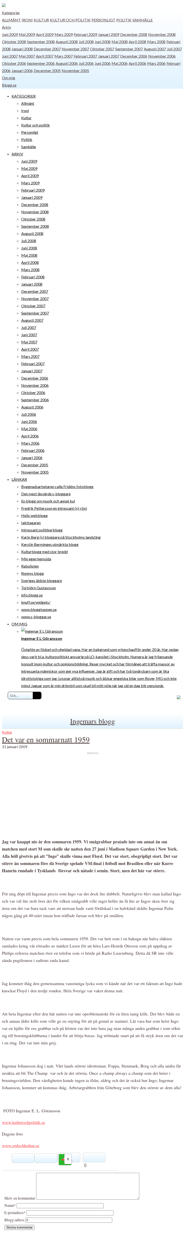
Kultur (41, 20)
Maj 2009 (27, 34)
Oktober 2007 (102, 49)
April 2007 (44, 56)
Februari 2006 (33, 450)
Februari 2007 (85, 56)
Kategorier (11, 12)
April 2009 (44, 34)
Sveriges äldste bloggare (41, 580)
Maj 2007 (27, 56)
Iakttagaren (31, 522)
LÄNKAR (19, 479)
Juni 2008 (103, 41)
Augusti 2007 (155, 49)
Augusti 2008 (67, 41)
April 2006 (137, 63)
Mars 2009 (63, 34)
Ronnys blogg (32, 573)
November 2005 (75, 70)
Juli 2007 (174, 49)
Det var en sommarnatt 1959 (46, 739)
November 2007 (75, 49)
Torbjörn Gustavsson (38, 587)
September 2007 (129, 49)
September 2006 (41, 63)
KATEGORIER (24, 96)
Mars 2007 (63, 56)
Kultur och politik (70, 20)
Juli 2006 (86, 63)
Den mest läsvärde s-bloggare (46, 493)
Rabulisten (30, 566)
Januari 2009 (108, 34)
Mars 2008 (156, 41)
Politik (124, 20)
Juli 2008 (86, 41)
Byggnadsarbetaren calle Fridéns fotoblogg (57, 486)
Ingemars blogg (92, 721)
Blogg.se (9, 85)
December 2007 (47, 49)
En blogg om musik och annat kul (48, 501)
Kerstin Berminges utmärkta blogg (50, 544)
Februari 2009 (85, 34)
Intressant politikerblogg (42, 530)
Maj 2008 (120, 41)
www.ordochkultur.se (20, 1145)
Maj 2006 (120, 63)
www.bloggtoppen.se (39, 609)
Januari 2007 (108, 56)
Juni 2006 (103, 63)
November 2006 (162, 56)
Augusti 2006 (67, 63)
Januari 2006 (22, 70)
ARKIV (17, 154)
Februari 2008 (33, 277)
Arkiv (6, 27)
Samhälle (142, 20)
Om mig (8, 77)
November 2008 (162, 34)
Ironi (27, 20)
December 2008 (133, 34)
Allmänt (11, 20)
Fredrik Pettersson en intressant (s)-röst (54, 508)
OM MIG (19, 624)
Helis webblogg (34, 515)
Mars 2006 (156, 63)
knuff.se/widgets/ (35, 602)
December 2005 (47, 70)
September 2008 (41, 41)
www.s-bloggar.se (36, 616)
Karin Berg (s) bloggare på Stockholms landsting (61, 537)
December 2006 (133, 56)
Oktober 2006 (14, 63)
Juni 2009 (10, 34)
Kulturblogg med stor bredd (44, 551)
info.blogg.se (32, 595)
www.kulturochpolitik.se (23, 1122)
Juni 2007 (10, 56)
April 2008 (137, 41)
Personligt (103, 20)
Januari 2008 (22, 49)
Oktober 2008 (14, 41)
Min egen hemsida (36, 559)
